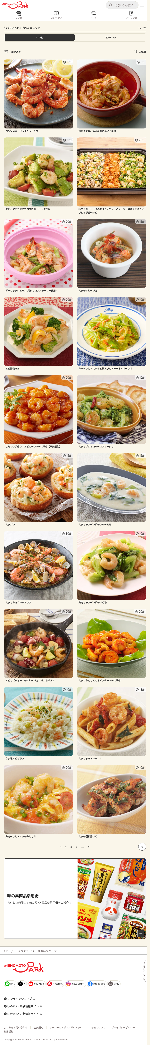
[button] (122, 5)
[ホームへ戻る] (15, 5)
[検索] (110, 5)
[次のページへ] (142, 847)
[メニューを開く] (142, 5)
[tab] (110, 37)
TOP (5, 951)
